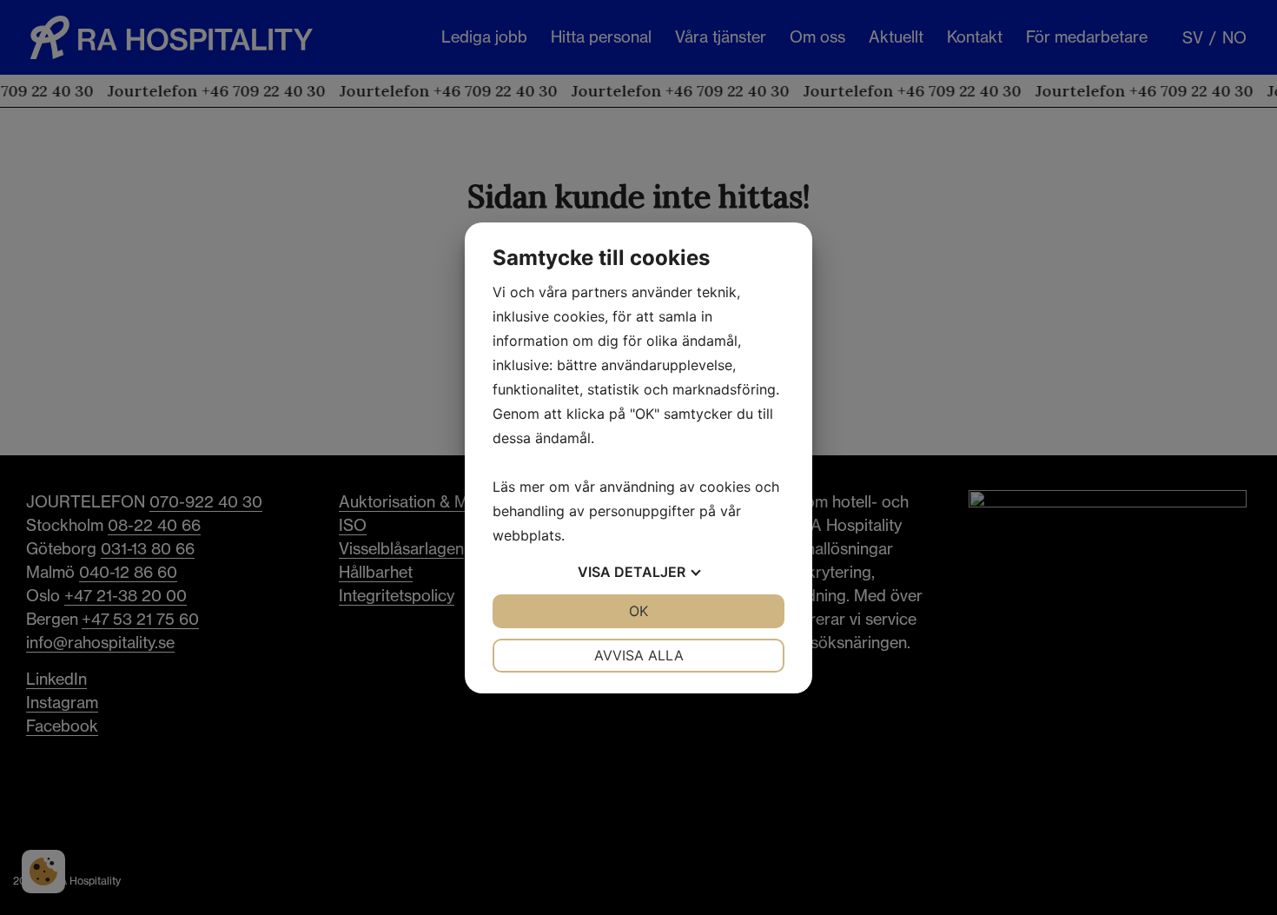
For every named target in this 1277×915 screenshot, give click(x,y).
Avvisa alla (639, 655)
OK (638, 611)
